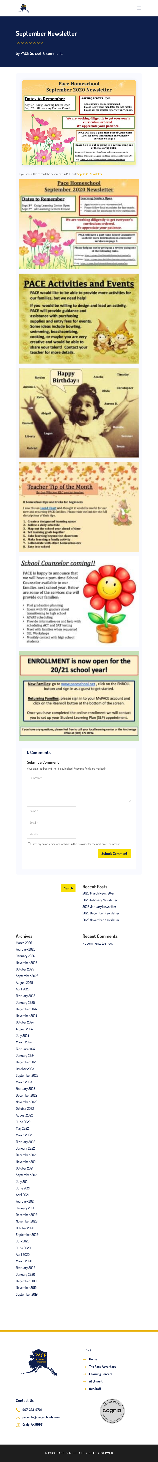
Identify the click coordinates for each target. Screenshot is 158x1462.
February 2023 (25, 1088)
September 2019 (27, 1294)
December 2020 (26, 1214)
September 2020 (27, 1234)
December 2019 (26, 1281)
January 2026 (25, 956)
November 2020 (26, 1221)
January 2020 (25, 1274)
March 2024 (24, 1042)
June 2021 (23, 1188)
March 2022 (24, 1135)
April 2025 (22, 989)
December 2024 (26, 1009)
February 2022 (25, 1142)
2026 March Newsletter (98, 893)
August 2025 (24, 982)
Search (68, 888)
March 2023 (24, 1082)
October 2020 (25, 1228)
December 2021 (26, 1155)
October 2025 (25, 969)
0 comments (53, 53)
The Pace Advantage (102, 1366)
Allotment (96, 1381)
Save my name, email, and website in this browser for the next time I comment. (76, 844)
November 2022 (26, 1102)
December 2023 (26, 1062)
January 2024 (25, 1055)
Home (93, 1359)
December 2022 (26, 1095)
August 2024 (24, 1029)
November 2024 (26, 1015)
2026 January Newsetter (99, 906)
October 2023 (25, 1069)
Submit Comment (114, 853)
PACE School (31, 53)
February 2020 (25, 1267)
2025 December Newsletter (100, 913)
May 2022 (22, 1128)
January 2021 (25, 1208)
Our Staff (95, 1389)
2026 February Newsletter (99, 900)
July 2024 (22, 1035)
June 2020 (23, 1248)
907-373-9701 (32, 1410)
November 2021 (26, 1161)
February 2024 (25, 1049)
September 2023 (27, 1075)
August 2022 (24, 1115)
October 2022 (25, 1108)
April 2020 (23, 1254)
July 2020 (22, 1241)
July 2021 (22, 1181)
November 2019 (26, 1287)
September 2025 (27, 976)
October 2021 (24, 1168)
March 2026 (24, 943)
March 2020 (24, 1261)
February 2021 (25, 1201)
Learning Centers (100, 1374)
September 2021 (26, 1175)
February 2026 (25, 949)
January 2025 (25, 1002)
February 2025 (25, 995)
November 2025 (26, 962)
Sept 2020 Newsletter (89, 174)
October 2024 (25, 1022)
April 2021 (22, 1195)
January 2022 (25, 1148)
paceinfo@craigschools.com (41, 1417)
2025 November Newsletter (100, 920)
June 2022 (23, 1122)
